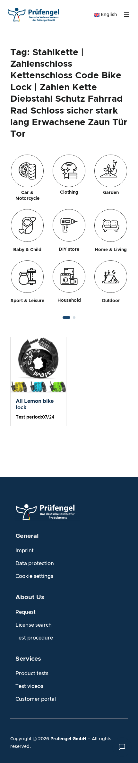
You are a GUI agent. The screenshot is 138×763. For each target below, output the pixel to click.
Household (69, 300)
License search (33, 625)
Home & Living (111, 250)
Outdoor (111, 301)
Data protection (34, 563)
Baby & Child (27, 250)
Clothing (69, 192)
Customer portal (35, 699)
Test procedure (34, 637)
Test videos (29, 686)
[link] (69, 233)
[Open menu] (126, 14)
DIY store (69, 249)
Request (25, 612)
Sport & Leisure (27, 301)
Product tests (31, 673)
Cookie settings (34, 576)
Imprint (24, 550)
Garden (111, 193)
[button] (66, 317)
